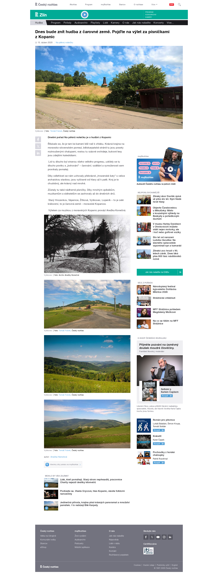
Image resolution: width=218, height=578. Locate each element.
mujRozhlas (106, 5)
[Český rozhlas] (46, 4)
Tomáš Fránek (56, 131)
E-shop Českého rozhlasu (152, 338)
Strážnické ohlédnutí (164, 298)
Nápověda (114, 539)
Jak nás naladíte (141, 22)
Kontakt (112, 551)
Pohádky (143, 168)
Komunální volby (48, 539)
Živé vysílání (144, 172)
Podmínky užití (163, 565)
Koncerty (159, 22)
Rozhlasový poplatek (118, 555)
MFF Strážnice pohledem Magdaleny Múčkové (167, 310)
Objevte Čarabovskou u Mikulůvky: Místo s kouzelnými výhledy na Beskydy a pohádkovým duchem (166, 213)
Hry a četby (143, 163)
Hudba (39, 22)
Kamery (148, 17)
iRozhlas (73, 5)
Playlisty (95, 22)
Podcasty (79, 543)
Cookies (137, 565)
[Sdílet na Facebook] (38, 139)
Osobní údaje (148, 565)
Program (88, 5)
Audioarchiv (150, 15)
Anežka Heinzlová (58, 457)
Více (170, 22)
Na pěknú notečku (64, 42)
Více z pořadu (145, 283)
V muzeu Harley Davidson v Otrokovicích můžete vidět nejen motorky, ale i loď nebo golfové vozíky (167, 228)
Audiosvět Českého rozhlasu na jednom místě (156, 184)
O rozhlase (138, 5)
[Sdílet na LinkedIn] (38, 153)
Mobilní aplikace (82, 547)
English (175, 565)
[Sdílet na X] (38, 146)
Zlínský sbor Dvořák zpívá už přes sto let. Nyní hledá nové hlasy (167, 199)
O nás (125, 22)
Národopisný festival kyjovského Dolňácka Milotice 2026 (164, 289)
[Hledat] (179, 4)
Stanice (122, 5)
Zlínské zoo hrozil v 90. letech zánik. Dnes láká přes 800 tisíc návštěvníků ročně (167, 254)
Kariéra (112, 547)
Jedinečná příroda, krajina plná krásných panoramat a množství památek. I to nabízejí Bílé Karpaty (95, 503)
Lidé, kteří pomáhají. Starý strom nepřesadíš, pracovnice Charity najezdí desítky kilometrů (91, 481)
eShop (43, 547)
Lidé (105, 22)
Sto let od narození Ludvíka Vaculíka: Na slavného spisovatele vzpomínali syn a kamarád (167, 241)
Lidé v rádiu (114, 543)
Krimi (155, 163)
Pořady (68, 22)
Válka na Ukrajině (48, 536)
